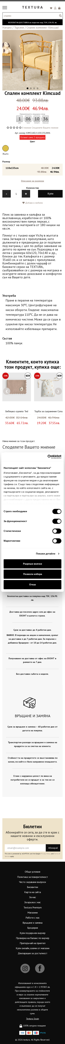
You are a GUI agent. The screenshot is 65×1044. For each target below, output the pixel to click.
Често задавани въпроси (32, 882)
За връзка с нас (32, 902)
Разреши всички (32, 563)
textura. (26, 1039)
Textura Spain (32, 1018)
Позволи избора (32, 574)
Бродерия (32, 927)
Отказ (32, 584)
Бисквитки (32, 887)
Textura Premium (33, 907)
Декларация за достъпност (32, 953)
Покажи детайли (45, 553)
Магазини (32, 912)
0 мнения (26, 127)
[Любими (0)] (51, 8)
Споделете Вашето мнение (45, 127)
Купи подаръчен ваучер (32, 933)
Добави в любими (34, 202)
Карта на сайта (32, 892)
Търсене (19, 27)
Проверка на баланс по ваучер (32, 938)
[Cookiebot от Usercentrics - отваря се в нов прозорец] (47, 457)
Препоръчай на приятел (32, 943)
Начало (7, 27)
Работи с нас (33, 917)
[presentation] (6, 391)
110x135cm (32, 169)
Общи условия (32, 871)
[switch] (56, 521)
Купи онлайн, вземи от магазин (32, 948)
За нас (32, 897)
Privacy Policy (45, 854)
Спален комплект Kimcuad (43, 27)
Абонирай (53, 847)
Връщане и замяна (32, 922)
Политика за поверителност (32, 876)
